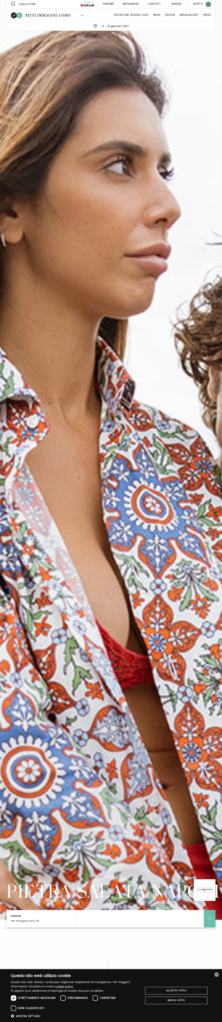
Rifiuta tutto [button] (176, 1000)
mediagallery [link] (189, 15)
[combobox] (216, 974)
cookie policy (64, 987)
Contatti (154, 4)
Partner (108, 4)
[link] (199, 4)
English (176, 4)
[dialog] (111, 995)
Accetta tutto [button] (176, 991)
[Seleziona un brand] (82, 15)
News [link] (157, 15)
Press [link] (207, 15)
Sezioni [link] (170, 15)
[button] (75, 1016)
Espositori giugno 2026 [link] (131, 15)
